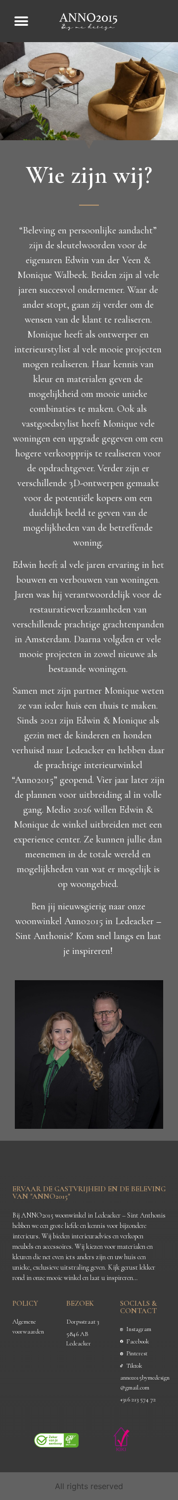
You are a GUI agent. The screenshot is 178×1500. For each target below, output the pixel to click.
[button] (21, 21)
